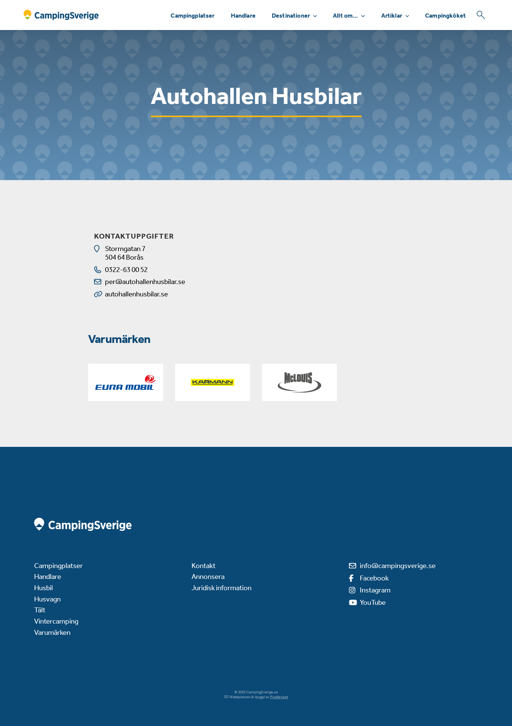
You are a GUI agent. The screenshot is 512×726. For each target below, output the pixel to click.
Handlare (243, 15)
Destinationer (291, 15)
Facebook (374, 578)
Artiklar (391, 15)
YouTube (373, 602)
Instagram (375, 590)
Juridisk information (222, 587)
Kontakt (204, 565)
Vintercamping (56, 621)
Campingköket (445, 15)
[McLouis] (299, 382)
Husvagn (47, 599)
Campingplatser (192, 15)
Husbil (43, 587)
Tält (39, 610)
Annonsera (208, 576)
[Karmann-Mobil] (212, 382)
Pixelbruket (279, 697)
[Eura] (125, 382)
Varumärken (52, 632)
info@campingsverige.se (398, 565)
